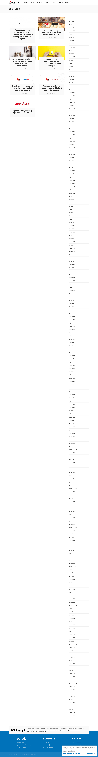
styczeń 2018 (72, 326)
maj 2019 (71, 274)
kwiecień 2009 (72, 663)
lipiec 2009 (71, 654)
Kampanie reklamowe (48, 745)
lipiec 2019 (71, 267)
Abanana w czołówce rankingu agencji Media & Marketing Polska (51, 88)
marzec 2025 (72, 56)
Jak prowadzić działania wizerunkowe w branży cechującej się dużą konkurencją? (22, 62)
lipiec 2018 (71, 306)
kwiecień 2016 (72, 394)
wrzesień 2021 (72, 193)
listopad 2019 (72, 254)
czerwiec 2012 (72, 540)
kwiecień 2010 (72, 625)
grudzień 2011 (72, 560)
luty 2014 (71, 475)
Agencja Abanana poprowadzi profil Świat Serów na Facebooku (51, 32)
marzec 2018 (72, 319)
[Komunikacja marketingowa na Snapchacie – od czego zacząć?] (51, 53)
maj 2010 (71, 621)
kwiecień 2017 (72, 355)
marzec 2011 (72, 589)
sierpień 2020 (72, 225)
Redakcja (60, 2)
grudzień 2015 (72, 407)
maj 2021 (71, 196)
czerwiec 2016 (72, 388)
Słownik (67, 2)
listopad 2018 (72, 293)
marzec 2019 (72, 280)
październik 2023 (73, 112)
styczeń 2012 (72, 556)
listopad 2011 (72, 563)
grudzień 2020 (72, 212)
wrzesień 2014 (72, 452)
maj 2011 (71, 582)
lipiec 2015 (71, 423)
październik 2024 (73, 73)
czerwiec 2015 (72, 427)
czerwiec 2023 (72, 125)
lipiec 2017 (71, 345)
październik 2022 (73, 151)
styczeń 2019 (72, 287)
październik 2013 (73, 488)
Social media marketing (48, 747)
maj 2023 (71, 128)
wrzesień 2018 (72, 300)
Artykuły (53, 2)
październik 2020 (73, 219)
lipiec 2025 (71, 44)
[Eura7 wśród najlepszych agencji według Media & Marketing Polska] (22, 79)
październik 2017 (73, 336)
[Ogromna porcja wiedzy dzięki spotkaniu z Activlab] (22, 104)
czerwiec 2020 (72, 232)
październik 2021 (73, 190)
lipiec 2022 (71, 160)
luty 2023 (71, 138)
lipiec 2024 (71, 82)
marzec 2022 (72, 173)
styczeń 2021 (72, 209)
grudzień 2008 (72, 676)
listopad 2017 (72, 332)
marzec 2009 (72, 667)
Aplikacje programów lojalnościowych (22, 748)
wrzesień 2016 (72, 378)
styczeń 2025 (72, 63)
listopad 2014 (72, 446)
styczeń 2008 (72, 712)
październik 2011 (73, 566)
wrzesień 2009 (72, 647)
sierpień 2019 (72, 264)
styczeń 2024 (72, 102)
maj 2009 (71, 660)
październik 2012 (73, 527)
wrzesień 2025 (72, 37)
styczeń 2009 (72, 673)
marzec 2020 (72, 241)
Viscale (39, 2)
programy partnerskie (77, 742)
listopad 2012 (72, 524)
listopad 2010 (72, 602)
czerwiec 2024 (72, 86)
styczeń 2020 (72, 248)
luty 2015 (71, 439)
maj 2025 (71, 50)
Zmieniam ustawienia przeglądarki (71, 753)
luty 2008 (71, 709)
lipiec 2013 (71, 498)
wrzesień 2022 (72, 154)
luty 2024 (71, 99)
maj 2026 (71, 24)
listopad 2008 (72, 680)
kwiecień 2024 (72, 92)
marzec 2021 (72, 203)
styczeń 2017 (72, 365)
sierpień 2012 (72, 534)
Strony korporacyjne (22, 744)
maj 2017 (71, 352)
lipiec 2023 (71, 121)
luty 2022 (71, 177)
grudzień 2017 (72, 329)
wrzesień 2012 (72, 530)
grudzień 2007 (72, 715)
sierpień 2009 (72, 650)
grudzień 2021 (72, 183)
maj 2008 (71, 699)
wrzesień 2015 (72, 417)
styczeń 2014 (72, 478)
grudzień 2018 (72, 290)
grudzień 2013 (72, 482)
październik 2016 (73, 375)
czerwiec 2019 (72, 271)
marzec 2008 (72, 706)
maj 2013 (71, 504)
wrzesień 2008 (72, 686)
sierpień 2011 (72, 573)
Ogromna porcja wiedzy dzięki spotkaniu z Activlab (22, 111)
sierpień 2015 (72, 420)
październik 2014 (73, 449)
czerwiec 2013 (72, 501)
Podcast (46, 2)
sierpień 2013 (72, 495)
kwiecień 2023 (72, 131)
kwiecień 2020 (72, 238)
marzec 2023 (72, 134)
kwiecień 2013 (72, 508)
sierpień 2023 (72, 118)
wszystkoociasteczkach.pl (70, 751)
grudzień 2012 (72, 521)
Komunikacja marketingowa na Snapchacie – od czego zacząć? (51, 62)
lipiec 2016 (71, 384)
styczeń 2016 (72, 404)
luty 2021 (71, 206)
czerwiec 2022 (72, 164)
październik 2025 (73, 34)
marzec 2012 (72, 550)
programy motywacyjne (77, 744)
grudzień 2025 (72, 31)
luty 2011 (71, 592)
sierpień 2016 (72, 381)
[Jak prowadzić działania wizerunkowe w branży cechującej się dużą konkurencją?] (22, 53)
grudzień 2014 (72, 443)
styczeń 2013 (72, 517)
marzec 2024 (72, 95)
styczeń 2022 (72, 180)
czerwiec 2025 (72, 47)
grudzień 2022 (72, 144)
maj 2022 (71, 167)
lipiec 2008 (71, 693)
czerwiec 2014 (72, 462)
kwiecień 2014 (72, 469)
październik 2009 (73, 644)
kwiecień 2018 (72, 316)
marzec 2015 (72, 436)
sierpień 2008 (72, 689)
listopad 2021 (72, 186)
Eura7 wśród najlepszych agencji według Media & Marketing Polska (22, 88)
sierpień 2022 (72, 157)
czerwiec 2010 (72, 618)
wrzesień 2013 (72, 491)
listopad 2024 (72, 69)
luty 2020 (71, 245)
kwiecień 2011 (72, 586)
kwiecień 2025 (72, 53)
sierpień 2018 (72, 303)
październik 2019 (73, 258)
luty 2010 (71, 631)
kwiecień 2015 (72, 433)
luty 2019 (71, 284)
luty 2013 (71, 514)
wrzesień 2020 (72, 222)
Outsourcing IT (20, 742)
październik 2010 (73, 605)
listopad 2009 (72, 641)
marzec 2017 (72, 358)
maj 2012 (71, 543)
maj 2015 (71, 430)
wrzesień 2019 (72, 261)
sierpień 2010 (72, 612)
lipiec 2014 (71, 459)
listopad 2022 (72, 147)
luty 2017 (71, 362)
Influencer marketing (47, 742)
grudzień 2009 (72, 637)
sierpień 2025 (72, 40)
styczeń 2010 (72, 634)
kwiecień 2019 (72, 277)
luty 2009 (71, 670)
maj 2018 (71, 313)
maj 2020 (71, 235)
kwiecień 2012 (72, 547)
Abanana (26, 2)
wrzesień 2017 (72, 339)
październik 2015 (73, 414)
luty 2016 (71, 401)
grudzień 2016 (72, 368)
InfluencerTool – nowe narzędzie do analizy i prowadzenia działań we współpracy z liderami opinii (22, 34)
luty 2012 (71, 553)
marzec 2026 (72, 27)
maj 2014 (71, 465)
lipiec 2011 (71, 576)
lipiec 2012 (71, 537)
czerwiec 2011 (72, 579)
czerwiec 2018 (72, 310)
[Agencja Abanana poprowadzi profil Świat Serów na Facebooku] (51, 24)
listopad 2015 (72, 410)
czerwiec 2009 (72, 657)
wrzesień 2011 (72, 569)
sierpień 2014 (72, 456)
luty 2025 (71, 60)
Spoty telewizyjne (47, 744)
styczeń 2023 (72, 141)
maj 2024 (71, 89)
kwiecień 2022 (72, 170)
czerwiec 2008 (72, 696)
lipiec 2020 (71, 229)
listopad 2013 (72, 485)
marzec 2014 (72, 472)
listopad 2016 (72, 371)
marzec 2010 (72, 628)
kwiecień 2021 (72, 199)
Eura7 (32, 2)
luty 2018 (71, 323)
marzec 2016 (72, 397)
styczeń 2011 (72, 595)
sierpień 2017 (72, 342)
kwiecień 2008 (72, 702)
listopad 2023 (72, 108)
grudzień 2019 (72, 251)
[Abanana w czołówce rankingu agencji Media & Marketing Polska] (51, 79)
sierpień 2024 (72, 79)
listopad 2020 (72, 216)
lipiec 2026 (71, 21)
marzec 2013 (72, 511)
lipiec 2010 (71, 615)
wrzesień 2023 (72, 115)
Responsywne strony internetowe (25, 745)
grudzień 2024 (72, 66)
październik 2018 (73, 297)
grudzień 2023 (72, 105)
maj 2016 (71, 391)
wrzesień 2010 (72, 608)
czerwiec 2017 (72, 349)
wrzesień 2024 (72, 76)
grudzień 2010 (72, 599)
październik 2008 (73, 683)
